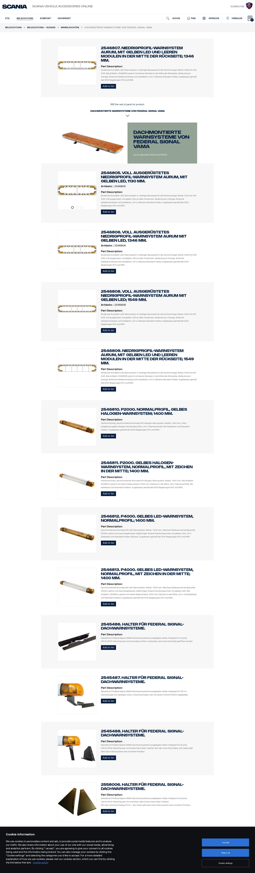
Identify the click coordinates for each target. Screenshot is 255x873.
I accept (225, 842)
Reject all (225, 853)
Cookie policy (40, 862)
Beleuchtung (25, 18)
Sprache (213, 18)
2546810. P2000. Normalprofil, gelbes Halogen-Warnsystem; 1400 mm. (144, 411)
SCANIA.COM (237, 6)
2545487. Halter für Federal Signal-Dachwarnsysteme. (142, 680)
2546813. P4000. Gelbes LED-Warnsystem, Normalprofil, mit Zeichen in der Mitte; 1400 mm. (147, 574)
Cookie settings (226, 863)
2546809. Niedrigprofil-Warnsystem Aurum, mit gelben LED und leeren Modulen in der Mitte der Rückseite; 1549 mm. (147, 357)
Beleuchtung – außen (41, 27)
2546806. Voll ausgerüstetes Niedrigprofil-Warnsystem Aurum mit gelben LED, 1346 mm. (144, 236)
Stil (7, 18)
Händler (237, 18)
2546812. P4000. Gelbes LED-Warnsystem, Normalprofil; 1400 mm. (147, 518)
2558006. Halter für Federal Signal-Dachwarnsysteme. (142, 786)
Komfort (45, 18)
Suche (176, 18)
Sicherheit (64, 18)
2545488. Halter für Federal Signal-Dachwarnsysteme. (142, 733)
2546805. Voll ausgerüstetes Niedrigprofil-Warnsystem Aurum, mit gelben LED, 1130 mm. (144, 177)
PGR (193, 18)
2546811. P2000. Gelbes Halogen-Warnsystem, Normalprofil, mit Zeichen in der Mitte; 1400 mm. (147, 467)
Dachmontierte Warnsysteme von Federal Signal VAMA (161, 139)
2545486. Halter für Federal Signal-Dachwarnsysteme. (142, 626)
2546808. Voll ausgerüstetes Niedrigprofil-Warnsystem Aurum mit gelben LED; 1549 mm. (144, 295)
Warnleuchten (70, 27)
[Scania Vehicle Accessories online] (14, 6)
